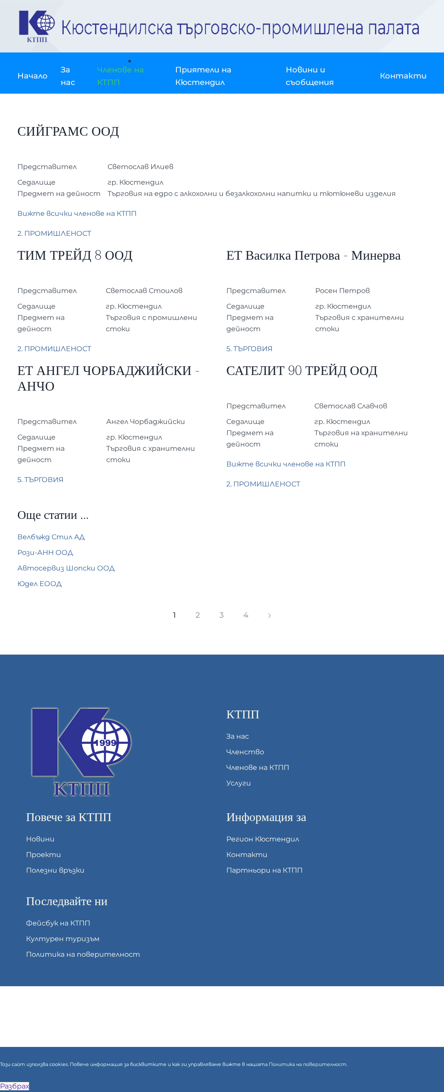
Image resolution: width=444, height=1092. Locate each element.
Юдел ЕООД (39, 584)
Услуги (238, 783)
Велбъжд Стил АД (51, 537)
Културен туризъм (63, 939)
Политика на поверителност (83, 954)
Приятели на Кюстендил (203, 76)
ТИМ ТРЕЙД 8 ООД (74, 255)
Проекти (43, 855)
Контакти (403, 76)
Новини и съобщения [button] (310, 76)
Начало (32, 76)
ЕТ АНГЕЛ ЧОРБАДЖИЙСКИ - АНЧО (108, 379)
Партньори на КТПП (264, 870)
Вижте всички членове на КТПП (77, 213)
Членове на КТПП (257, 767)
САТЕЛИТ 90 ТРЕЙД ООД (301, 371)
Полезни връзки (55, 870)
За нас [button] (68, 76)
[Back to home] (222, 26)
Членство (245, 752)
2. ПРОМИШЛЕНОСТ (54, 233)
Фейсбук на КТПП (58, 923)
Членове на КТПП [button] (120, 76)
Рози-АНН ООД (45, 552)
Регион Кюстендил (262, 839)
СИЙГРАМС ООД (68, 132)
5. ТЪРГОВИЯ (249, 349)
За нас (237, 736)
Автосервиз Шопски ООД (65, 568)
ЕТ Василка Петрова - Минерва (313, 255)
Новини (40, 839)
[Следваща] (269, 615)
